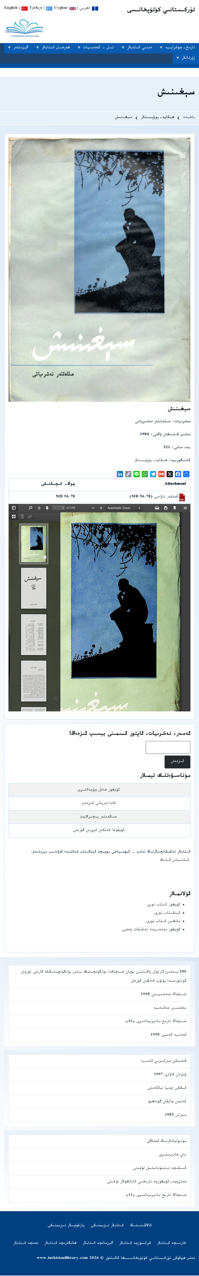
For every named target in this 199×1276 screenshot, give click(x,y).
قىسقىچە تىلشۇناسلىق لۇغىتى (159, 1169)
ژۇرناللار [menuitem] (190, 60)
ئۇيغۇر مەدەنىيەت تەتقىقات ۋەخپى (151, 930)
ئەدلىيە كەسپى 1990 (168, 1035)
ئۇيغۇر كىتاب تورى (163, 905)
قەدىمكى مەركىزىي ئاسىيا (163, 1062)
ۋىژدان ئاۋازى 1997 (170, 1075)
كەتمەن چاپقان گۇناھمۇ (167, 1102)
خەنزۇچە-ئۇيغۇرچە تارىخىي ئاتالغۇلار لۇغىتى (146, 1182)
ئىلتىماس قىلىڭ (174, 861)
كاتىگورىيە (180, 461)
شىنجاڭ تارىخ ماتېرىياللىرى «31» (155, 1022)
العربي (86, 9)
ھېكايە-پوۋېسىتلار (150, 461)
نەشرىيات (182, 422)
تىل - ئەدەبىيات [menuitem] (100, 49)
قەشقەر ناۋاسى (166, 497)
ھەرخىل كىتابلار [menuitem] (58, 49)
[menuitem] (141, 1226)
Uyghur (60, 9)
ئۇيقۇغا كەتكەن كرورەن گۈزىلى (98, 831)
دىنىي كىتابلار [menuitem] (141, 49)
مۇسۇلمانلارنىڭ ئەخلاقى (166, 1142)
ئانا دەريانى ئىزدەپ (99, 804)
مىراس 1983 (175, 1116)
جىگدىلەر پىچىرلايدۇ (98, 817)
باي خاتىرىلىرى (172, 1155)
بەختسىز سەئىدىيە (170, 1008)
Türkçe (35, 9)
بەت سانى (182, 448)
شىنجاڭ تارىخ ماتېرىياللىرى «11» (156, 1196)
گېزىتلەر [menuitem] (22, 49)
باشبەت (189, 118)
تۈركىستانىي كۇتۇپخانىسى (161, 11)
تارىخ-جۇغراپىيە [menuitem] (182, 49)
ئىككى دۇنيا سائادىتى (166, 1089)
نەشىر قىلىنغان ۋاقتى (171, 435)
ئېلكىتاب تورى (167, 914)
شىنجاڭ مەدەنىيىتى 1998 (163, 995)
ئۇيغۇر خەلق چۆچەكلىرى (98, 790)
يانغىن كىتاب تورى (163, 922)
